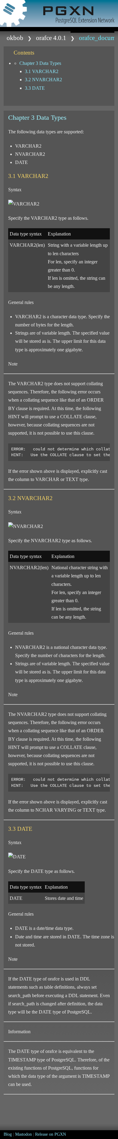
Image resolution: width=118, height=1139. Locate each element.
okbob (15, 37)
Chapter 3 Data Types (40, 63)
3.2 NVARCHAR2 (43, 79)
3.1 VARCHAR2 (41, 71)
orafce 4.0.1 (51, 37)
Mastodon (23, 1134)
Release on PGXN (50, 1134)
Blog (8, 1134)
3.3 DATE (35, 88)
